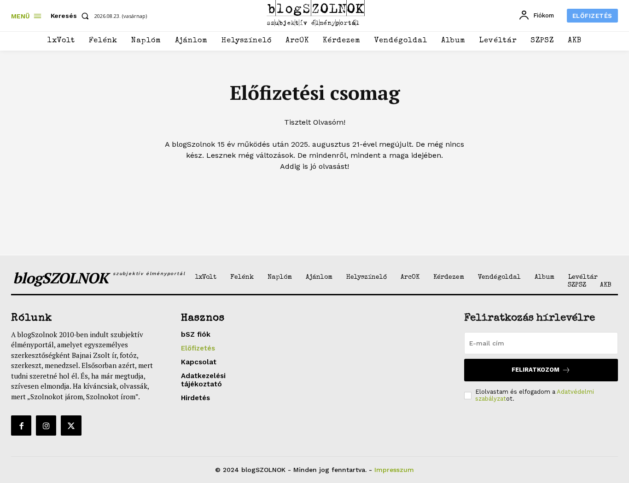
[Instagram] (46, 425)
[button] (72, 15)
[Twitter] (71, 425)
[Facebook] (21, 425)
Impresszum (394, 469)
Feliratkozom (535, 369)
